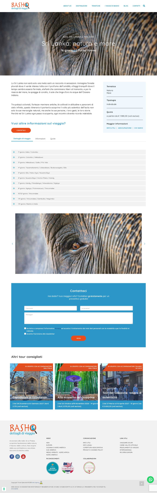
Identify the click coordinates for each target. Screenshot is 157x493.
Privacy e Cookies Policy (93, 450)
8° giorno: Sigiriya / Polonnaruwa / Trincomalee (36, 188)
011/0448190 (14, 489)
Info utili (111, 128)
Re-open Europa (126, 452)
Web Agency (36, 482)
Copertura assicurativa (93, 447)
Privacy (58, 328)
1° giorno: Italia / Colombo (28, 152)
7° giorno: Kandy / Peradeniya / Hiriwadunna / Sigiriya (39, 183)
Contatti (136, 6)
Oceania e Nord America (56, 447)
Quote (52, 139)
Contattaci (21, 130)
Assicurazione (125, 128)
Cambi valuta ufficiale (129, 445)
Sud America (51, 450)
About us (67, 6)
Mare (109, 93)
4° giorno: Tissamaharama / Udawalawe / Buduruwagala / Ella (42, 168)
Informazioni (40, 139)
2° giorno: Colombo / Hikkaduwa (30, 157)
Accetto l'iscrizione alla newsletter (41, 334)
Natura (110, 90)
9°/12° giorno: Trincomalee (28, 194)
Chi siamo (138, 128)
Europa (49, 445)
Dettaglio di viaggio (22, 138)
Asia (47, 443)
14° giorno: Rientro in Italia (28, 204)
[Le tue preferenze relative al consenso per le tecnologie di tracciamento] (4, 489)
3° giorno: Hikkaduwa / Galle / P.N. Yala (33, 162)
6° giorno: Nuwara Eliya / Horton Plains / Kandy (36, 178)
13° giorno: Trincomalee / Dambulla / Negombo (36, 199)
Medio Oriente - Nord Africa (57, 452)
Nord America (51, 455)
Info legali (87, 445)
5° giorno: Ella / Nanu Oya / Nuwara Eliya (34, 173)
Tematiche (96, 6)
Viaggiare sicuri (126, 443)
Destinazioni (81, 6)
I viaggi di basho (112, 6)
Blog (126, 6)
